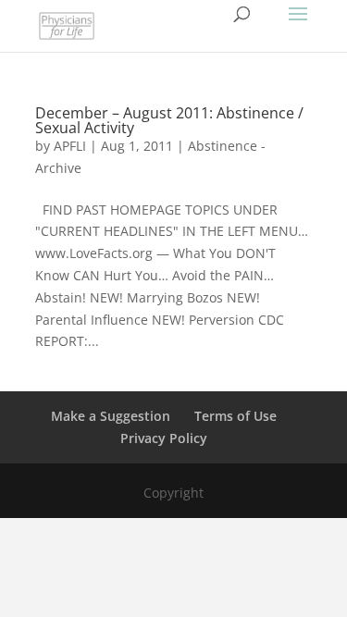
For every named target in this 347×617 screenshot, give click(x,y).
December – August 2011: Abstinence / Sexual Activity (169, 120)
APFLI (70, 145)
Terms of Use (235, 416)
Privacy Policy (163, 438)
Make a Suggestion (110, 416)
